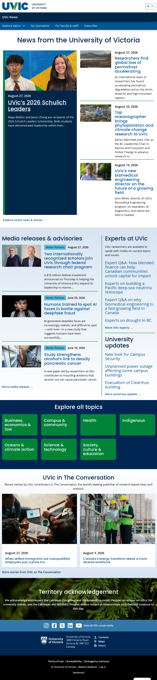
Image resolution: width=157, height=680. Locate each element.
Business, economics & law (18, 425)
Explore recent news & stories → (24, 220)
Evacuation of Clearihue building (127, 384)
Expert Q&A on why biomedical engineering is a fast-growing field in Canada (129, 306)
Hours (102, 645)
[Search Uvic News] (150, 6)
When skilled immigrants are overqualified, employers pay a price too (37, 560)
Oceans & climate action (19, 447)
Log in (102, 666)
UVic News (10, 17)
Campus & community (55, 422)
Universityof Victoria (39, 6)
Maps (101, 641)
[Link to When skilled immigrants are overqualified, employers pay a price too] (39, 519)
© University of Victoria (64, 666)
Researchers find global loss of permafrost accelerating (131, 65)
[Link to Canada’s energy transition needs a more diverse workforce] (117, 519)
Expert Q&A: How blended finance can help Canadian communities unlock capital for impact (129, 269)
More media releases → (17, 387)
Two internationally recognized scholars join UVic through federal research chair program (68, 260)
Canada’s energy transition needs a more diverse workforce (115, 560)
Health (89, 420)
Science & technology (55, 447)
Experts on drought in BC (129, 320)
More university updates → (123, 394)
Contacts (103, 637)
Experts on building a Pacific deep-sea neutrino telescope (128, 287)
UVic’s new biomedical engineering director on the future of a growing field (134, 182)
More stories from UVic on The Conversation (31, 572)
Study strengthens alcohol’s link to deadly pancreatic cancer (67, 358)
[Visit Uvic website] (15, 6)
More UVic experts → (119, 327)
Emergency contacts (96, 661)
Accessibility (74, 661)
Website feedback (87, 666)
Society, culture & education (93, 449)
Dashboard (78, 672)
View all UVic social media (98, 625)
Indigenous (133, 420)
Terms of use (56, 661)
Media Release (55, 247)
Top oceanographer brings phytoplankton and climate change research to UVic (134, 123)
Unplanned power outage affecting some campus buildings (129, 370)
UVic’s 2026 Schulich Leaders (37, 105)
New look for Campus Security (125, 356)
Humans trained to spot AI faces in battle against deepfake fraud (70, 308)
